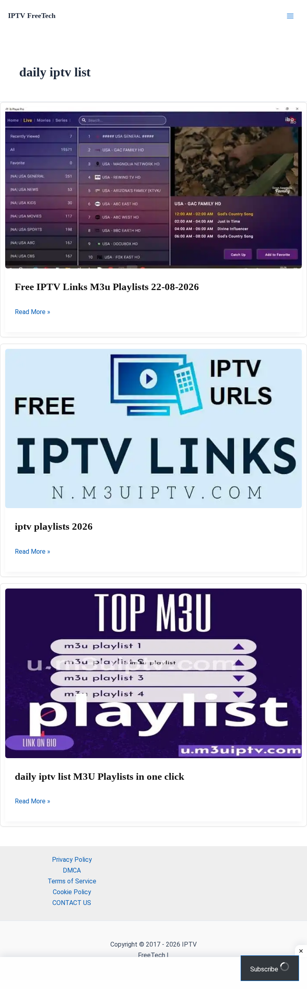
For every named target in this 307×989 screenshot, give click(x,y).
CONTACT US (71, 903)
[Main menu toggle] (290, 16)
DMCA (72, 870)
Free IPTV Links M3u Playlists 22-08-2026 (107, 286)
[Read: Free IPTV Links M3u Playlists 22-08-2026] (153, 188)
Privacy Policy (72, 859)
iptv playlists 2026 (54, 526)
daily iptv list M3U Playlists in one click (99, 776)
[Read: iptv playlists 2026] (153, 429)
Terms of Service (72, 881)
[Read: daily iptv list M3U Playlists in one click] (153, 673)
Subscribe (265, 969)
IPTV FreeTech (32, 16)
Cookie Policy (72, 892)
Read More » (32, 312)
